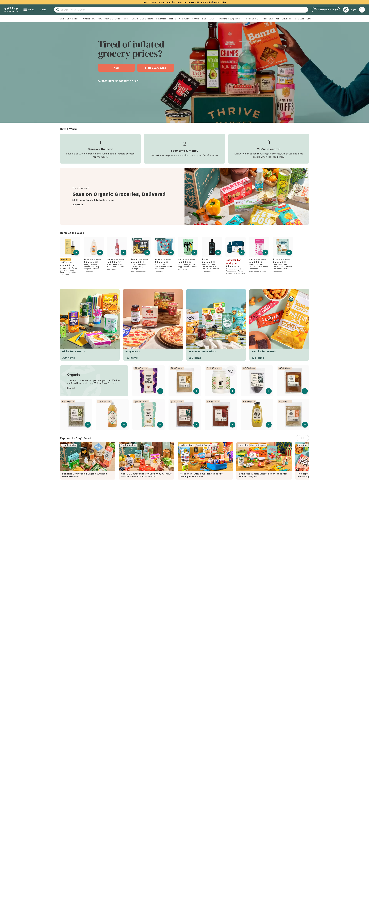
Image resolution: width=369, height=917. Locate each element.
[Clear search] (307, 9)
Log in (135, 80)
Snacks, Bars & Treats (142, 19)
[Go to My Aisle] (11, 9)
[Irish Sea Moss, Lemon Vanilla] (235, 247)
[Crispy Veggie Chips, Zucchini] (188, 247)
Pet (277, 19)
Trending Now (88, 19)
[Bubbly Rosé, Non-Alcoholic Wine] (117, 247)
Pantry (126, 19)
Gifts (309, 19)
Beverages (161, 19)
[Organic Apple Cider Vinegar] (112, 414)
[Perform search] (57, 10)
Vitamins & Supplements (230, 19)
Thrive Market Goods (68, 19)
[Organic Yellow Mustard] (257, 414)
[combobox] (181, 10)
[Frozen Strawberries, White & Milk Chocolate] (165, 247)
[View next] (306, 438)
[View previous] (299, 438)
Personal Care (252, 19)
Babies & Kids (208, 19)
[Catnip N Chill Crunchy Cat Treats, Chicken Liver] (283, 247)
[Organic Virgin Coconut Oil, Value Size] (221, 380)
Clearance (299, 19)
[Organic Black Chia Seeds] (148, 380)
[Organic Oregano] (76, 414)
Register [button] (230, 260)
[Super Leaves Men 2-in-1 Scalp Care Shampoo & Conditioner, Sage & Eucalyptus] (212, 247)
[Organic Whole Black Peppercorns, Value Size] (257, 380)
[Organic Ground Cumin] (185, 380)
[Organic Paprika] (221, 414)
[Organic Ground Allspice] (185, 414)
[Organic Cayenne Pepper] (293, 380)
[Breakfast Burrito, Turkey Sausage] (141, 247)
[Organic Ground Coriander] (293, 414)
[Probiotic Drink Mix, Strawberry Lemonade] (259, 247)
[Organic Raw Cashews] (148, 414)
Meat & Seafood (112, 19)
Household (267, 19)
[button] (362, 10)
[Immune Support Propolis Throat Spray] (70, 247)
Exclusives (286, 19)
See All (71, 388)
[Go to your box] (362, 10)
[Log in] (346, 10)
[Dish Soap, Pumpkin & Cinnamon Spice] (94, 247)
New (100, 19)
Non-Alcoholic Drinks (189, 19)
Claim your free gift (328, 10)
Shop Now (77, 204)
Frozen (172, 19)
